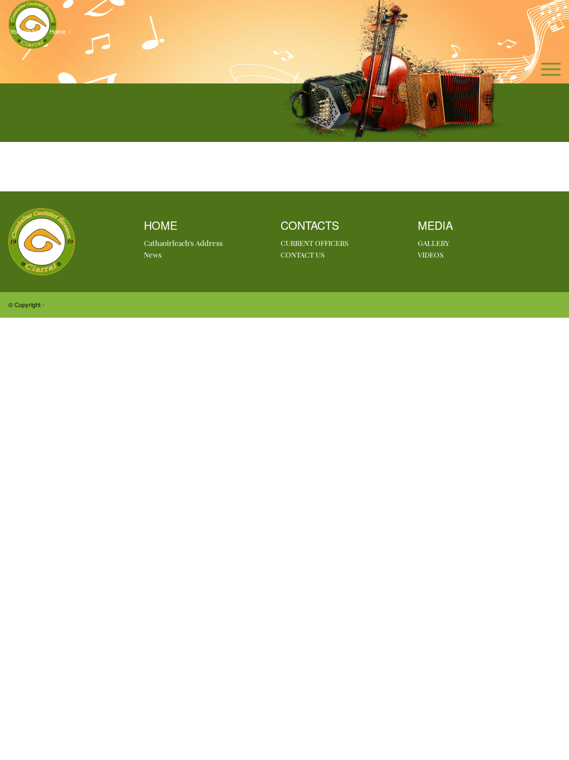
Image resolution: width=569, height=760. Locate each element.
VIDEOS (430, 254)
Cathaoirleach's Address (183, 243)
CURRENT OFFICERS (314, 243)
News (153, 254)
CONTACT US (303, 254)
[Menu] (547, 69)
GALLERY (434, 243)
